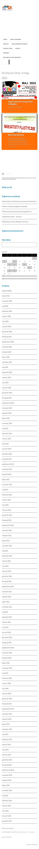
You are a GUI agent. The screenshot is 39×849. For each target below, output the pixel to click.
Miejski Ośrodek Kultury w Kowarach (16, 832)
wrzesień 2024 (7, 408)
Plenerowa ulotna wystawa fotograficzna (16, 211)
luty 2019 (5, 750)
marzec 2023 (6, 500)
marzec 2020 (6, 683)
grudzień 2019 (7, 699)
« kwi (3, 276)
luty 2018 (5, 811)
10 (9, 264)
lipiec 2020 (6, 663)
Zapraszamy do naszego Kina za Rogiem (20, 102)
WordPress (8, 837)
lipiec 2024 (6, 418)
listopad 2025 (7, 337)
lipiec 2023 (6, 479)
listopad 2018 (7, 765)
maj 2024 (5, 428)
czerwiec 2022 (7, 546)
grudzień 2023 (7, 454)
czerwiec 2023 (7, 484)
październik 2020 (8, 648)
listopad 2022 (7, 520)
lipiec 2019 (6, 724)
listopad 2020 (7, 642)
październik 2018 (8, 770)
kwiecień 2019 (7, 739)
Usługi (17, 48)
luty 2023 (5, 505)
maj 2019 (5, 734)
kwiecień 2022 (7, 556)
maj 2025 (5, 367)
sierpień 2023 (6, 474)
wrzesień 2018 (7, 775)
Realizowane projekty (20, 44)
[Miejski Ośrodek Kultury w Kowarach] (8, 11)
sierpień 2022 (6, 535)
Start (5, 39)
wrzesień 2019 (7, 714)
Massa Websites (10, 828)
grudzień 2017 (7, 821)
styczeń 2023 (6, 510)
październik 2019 (8, 709)
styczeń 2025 (6, 388)
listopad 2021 (7, 581)
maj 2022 (5, 551)
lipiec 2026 (6, 296)
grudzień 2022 (7, 515)
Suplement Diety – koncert (12, 217)
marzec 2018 (6, 806)
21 (29, 268)
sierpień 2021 (6, 597)
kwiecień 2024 (7, 433)
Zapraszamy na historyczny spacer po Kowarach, (19, 201)
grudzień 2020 (7, 637)
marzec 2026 (6, 316)
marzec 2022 (6, 561)
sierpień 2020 (6, 658)
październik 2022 (8, 525)
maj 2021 (5, 612)
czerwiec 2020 (7, 668)
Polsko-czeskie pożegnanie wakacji (14, 206)
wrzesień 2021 (7, 591)
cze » (3, 278)
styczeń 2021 (6, 632)
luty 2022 (5, 566)
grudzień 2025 (7, 331)
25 (14, 271)
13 (24, 264)
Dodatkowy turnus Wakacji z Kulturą (15, 222)
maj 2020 (5, 673)
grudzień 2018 (7, 760)
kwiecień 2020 (7, 678)
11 (14, 264)
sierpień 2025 (6, 352)
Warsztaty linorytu (16, 135)
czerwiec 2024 (7, 423)
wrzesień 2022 (7, 530)
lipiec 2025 (6, 357)
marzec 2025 (6, 377)
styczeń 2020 (6, 693)
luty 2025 (5, 382)
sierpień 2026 (6, 291)
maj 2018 (5, 795)
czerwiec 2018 (7, 790)
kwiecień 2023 (7, 495)
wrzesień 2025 (7, 347)
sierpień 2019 (6, 719)
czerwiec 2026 (7, 301)
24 (9, 271)
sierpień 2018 (6, 780)
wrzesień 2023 (7, 469)
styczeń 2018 (6, 816)
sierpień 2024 (6, 413)
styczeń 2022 (6, 571)
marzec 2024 (6, 439)
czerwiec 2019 (7, 729)
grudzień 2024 (7, 393)
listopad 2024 (7, 398)
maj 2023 (5, 490)
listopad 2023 (7, 459)
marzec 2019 (6, 744)
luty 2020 (5, 688)
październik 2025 (8, 342)
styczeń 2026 (6, 326)
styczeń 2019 (6, 755)
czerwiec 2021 (7, 607)
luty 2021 (5, 627)
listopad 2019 (7, 704)
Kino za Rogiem (15, 39)
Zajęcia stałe (7, 48)
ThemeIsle (34, 844)
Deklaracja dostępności (12, 57)
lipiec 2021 (6, 602)
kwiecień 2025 (7, 372)
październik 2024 (8, 403)
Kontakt (6, 53)
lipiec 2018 (6, 785)
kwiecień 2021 (7, 617)
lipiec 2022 (6, 541)
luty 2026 (5, 321)
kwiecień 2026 (7, 311)
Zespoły (6, 44)
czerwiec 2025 (7, 362)
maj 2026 (5, 306)
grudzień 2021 (7, 576)
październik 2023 (8, 464)
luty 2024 (5, 444)
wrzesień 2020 (7, 653)
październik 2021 (8, 586)
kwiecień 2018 (7, 801)
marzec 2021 (6, 622)
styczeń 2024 (6, 449)
